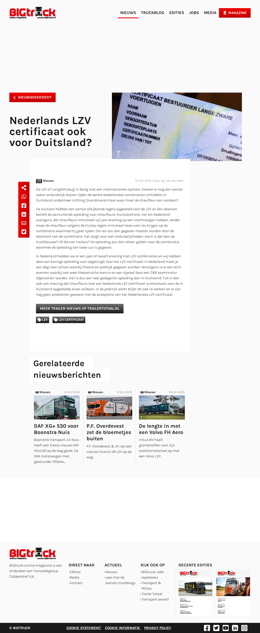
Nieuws (128, 12)
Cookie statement (84, 628)
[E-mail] (24, 223)
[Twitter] (24, 232)
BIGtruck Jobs (153, 572)
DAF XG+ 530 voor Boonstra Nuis (56, 429)
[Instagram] (244, 627)
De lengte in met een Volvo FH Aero (161, 429)
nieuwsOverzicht (34, 97)
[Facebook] (24, 205)
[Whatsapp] (24, 196)
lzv (44, 319)
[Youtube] (226, 627)
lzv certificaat (71, 319)
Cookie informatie (123, 628)
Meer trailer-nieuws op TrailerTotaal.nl (79, 308)
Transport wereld (155, 599)
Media (210, 12)
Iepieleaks (150, 577)
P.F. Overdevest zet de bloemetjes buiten (109, 432)
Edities (176, 12)
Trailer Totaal (152, 594)
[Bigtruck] (32, 13)
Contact (76, 583)
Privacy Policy (157, 628)
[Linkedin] (24, 214)
